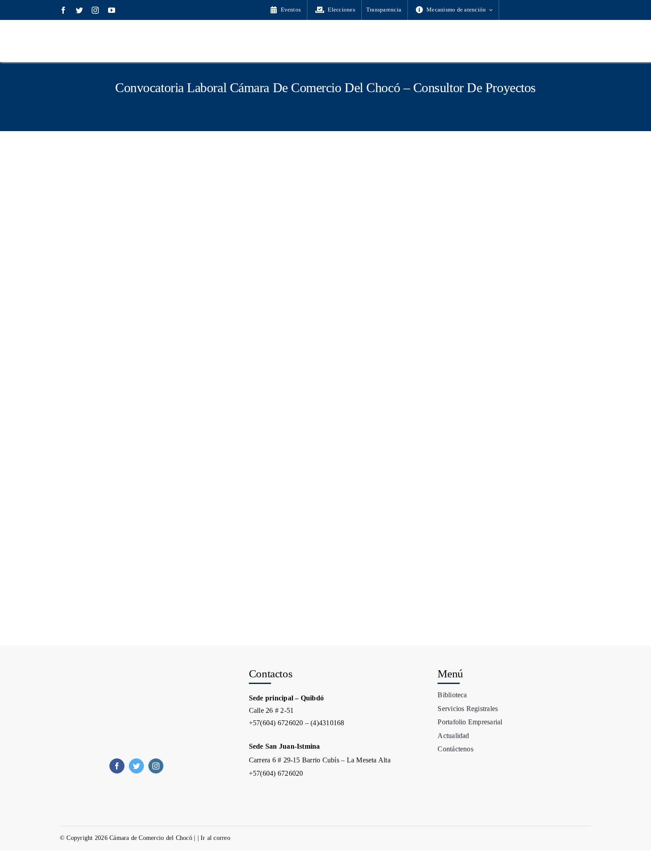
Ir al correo (215, 838)
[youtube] (111, 10)
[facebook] (63, 10)
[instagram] (95, 10)
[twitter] (79, 10)
